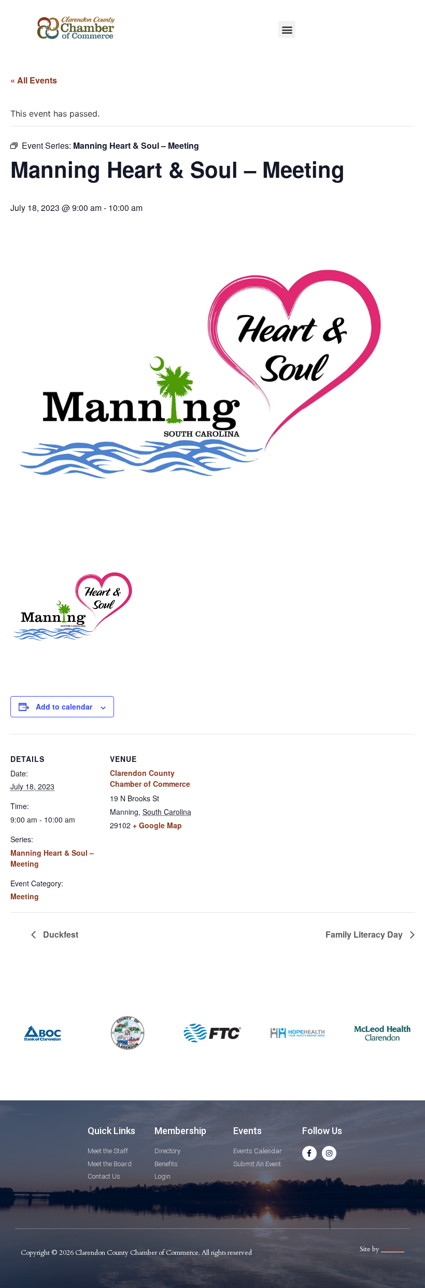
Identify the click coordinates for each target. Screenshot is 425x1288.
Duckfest (59, 934)
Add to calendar (64, 706)
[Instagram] (329, 1153)
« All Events (33, 80)
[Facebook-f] (309, 1153)
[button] (286, 29)
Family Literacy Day (365, 934)
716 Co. (392, 1249)
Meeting (24, 896)
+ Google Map (157, 825)
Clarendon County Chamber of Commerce (150, 778)
